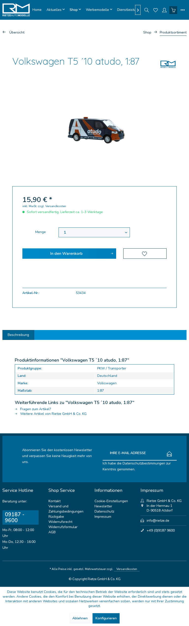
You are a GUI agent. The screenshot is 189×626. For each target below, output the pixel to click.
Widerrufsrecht (60, 521)
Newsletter (103, 506)
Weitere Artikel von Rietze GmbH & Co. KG (53, 413)
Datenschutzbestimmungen (144, 463)
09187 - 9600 (14, 517)
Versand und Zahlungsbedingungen (65, 509)
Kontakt (54, 501)
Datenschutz (104, 511)
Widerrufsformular (63, 527)
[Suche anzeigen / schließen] (146, 10)
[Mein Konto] (164, 10)
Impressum (102, 516)
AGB (52, 532)
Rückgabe (56, 516)
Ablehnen (80, 618)
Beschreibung (18, 334)
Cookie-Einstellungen (111, 501)
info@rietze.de (158, 520)
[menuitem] (37, 10)
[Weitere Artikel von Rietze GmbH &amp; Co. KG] (168, 64)
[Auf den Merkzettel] (145, 253)
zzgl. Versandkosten (52, 206)
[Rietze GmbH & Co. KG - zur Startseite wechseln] (16, 9)
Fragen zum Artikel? (35, 409)
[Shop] (75, 10)
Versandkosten (126, 569)
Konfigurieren (106, 618)
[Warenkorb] (173, 10)
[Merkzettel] (155, 10)
